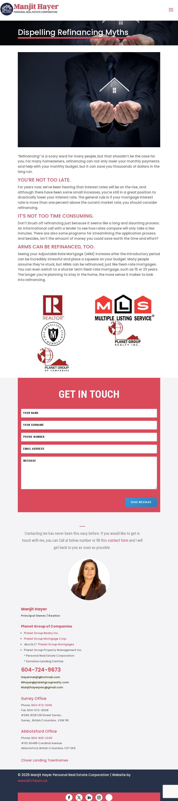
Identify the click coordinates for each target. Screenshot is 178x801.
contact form (118, 540)
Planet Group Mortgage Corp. (45, 639)
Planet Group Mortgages (56, 644)
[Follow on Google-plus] (108, 797)
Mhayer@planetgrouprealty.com (45, 682)
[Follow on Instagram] (99, 797)
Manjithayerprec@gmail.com (42, 687)
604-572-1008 (41, 705)
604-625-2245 (41, 738)
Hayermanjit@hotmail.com (40, 677)
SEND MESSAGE (141, 502)
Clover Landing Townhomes (44, 760)
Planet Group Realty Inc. (41, 633)
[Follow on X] (79, 797)
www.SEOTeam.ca (32, 780)
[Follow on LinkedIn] (89, 797)
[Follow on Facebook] (69, 797)
